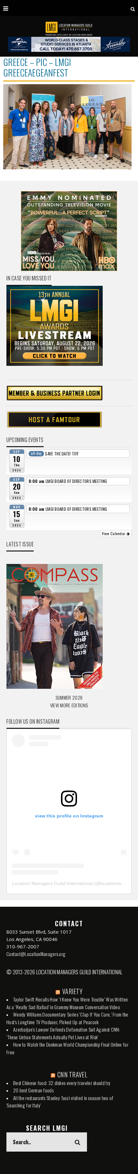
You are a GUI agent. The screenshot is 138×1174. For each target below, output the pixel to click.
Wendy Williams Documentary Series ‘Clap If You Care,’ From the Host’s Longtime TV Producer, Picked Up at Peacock (67, 1018)
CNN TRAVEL (72, 1074)
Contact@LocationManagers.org (35, 953)
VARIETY (72, 991)
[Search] (133, 8)
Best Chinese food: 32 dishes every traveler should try (61, 1082)
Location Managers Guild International (52, 883)
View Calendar (114, 533)
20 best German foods (33, 1090)
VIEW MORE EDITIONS (69, 705)
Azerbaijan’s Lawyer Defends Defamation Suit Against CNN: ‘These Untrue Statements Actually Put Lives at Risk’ (63, 1033)
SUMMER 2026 (69, 697)
